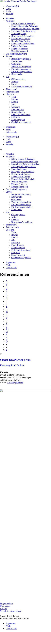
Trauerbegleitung (18, 33)
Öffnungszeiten (18, 79)
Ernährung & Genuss (20, 38)
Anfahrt (14, 81)
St (7, 332)
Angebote (10, 21)
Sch (7, 329)
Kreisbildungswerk (19, 51)
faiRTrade (15, 117)
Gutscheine (16, 64)
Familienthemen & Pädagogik (24, 26)
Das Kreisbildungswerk (16, 54)
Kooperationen (18, 112)
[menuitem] (28, 6)
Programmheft (6, 603)
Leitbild (14, 102)
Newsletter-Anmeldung (21, 86)
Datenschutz (11, 132)
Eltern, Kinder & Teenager (23, 23)
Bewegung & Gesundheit (22, 36)
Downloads (16, 74)
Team (13, 97)
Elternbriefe (16, 61)
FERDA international (20, 114)
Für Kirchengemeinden (21, 71)
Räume (14, 99)
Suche (8, 11)
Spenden (15, 84)
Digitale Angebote (19, 49)
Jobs (13, 104)
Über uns (10, 94)
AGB (8, 129)
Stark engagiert (18, 119)
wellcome (15, 107)
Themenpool (11, 89)
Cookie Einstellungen (9, 616)
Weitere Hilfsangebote (21, 66)
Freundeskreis (17, 109)
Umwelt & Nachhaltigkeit (22, 43)
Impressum (10, 127)
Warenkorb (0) (12, 6)
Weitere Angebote (19, 46)
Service (9, 56)
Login (8, 8)
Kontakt (9, 13)
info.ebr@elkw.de (15, 382)
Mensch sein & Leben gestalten (25, 28)
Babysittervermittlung (21, 59)
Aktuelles (10, 18)
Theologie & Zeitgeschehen (23, 31)
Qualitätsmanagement (21, 122)
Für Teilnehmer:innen (21, 69)
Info (7, 76)
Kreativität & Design (20, 41)
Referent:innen (12, 92)
